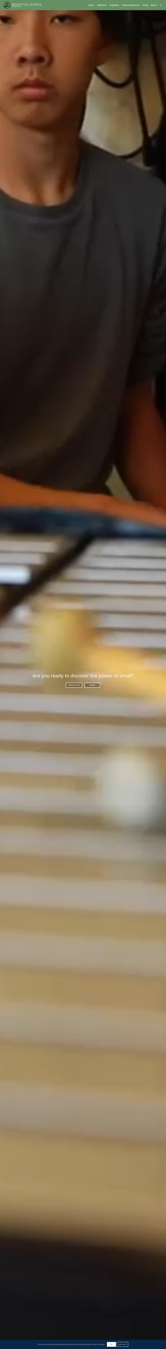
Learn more (122, 1344)
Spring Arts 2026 (74, 685)
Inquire (92, 685)
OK (111, 1344)
